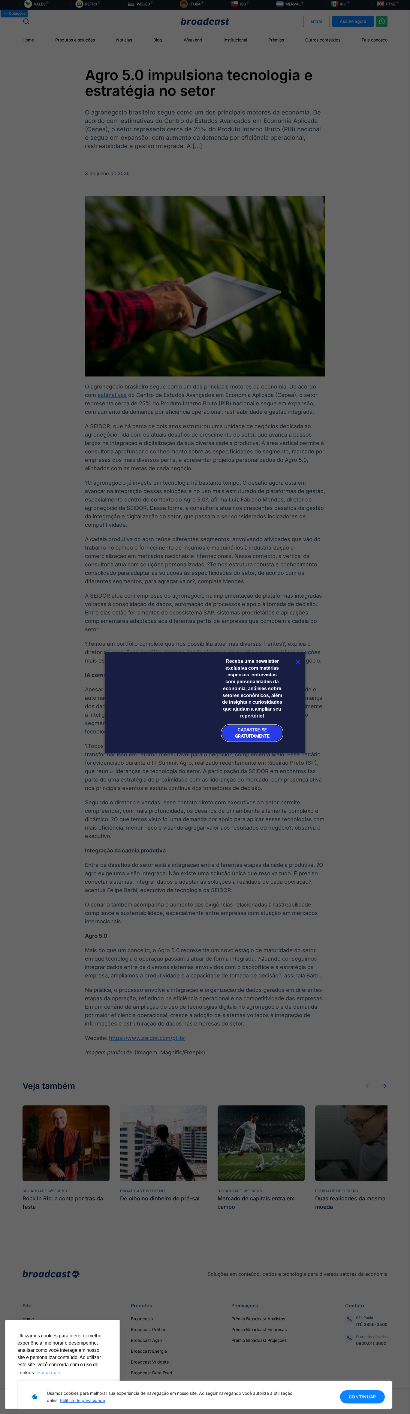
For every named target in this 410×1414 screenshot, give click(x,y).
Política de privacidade (82, 1400)
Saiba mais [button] (49, 1372)
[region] (205, 1395)
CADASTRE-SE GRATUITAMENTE (252, 733)
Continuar (362, 1396)
